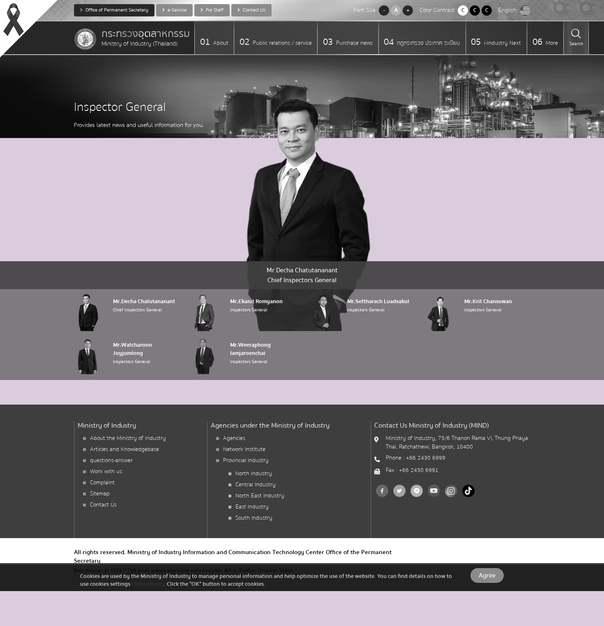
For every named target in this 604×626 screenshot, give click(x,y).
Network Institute (244, 449)
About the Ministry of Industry (128, 438)
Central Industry (255, 484)
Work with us (106, 471)
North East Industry (259, 495)
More (551, 43)
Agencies (234, 438)
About (220, 43)
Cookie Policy (148, 584)
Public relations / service (281, 43)
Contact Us (253, 10)
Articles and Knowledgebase (124, 449)
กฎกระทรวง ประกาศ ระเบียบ (427, 43)
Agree (487, 575)
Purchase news (353, 43)
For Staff (214, 10)
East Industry (252, 506)
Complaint (102, 482)
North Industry (253, 473)
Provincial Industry (246, 460)
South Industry (253, 517)
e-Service (176, 10)
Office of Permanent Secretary (116, 10)
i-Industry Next (501, 43)
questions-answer (111, 460)
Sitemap (100, 493)
